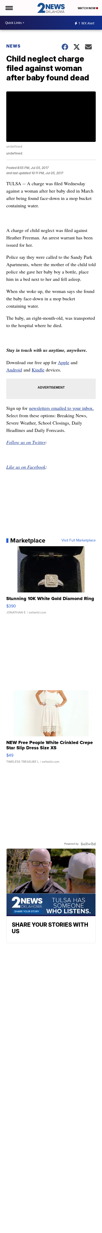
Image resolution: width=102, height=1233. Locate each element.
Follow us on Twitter (25, 442)
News (13, 46)
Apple (63, 362)
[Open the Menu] (9, 7)
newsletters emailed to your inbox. (61, 408)
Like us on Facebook (26, 467)
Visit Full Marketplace (78, 540)
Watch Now (87, 8)
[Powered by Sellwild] (88, 844)
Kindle (38, 370)
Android (14, 370)
